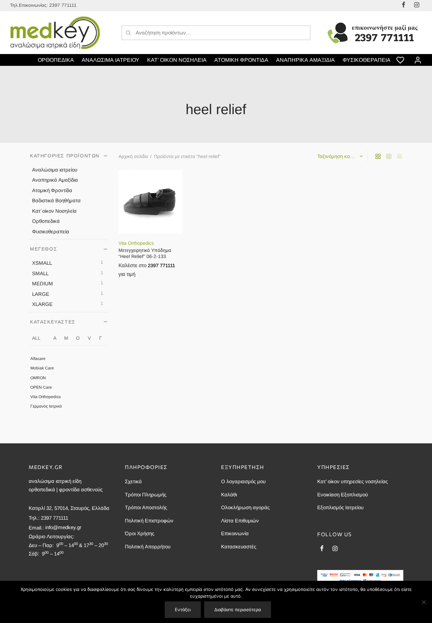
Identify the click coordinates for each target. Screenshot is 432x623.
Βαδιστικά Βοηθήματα (56, 200)
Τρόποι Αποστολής (146, 507)
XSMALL (42, 263)
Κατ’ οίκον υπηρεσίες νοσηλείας (352, 481)
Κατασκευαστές (238, 546)
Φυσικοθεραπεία (50, 231)
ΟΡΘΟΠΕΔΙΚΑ (56, 60)
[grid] (378, 156)
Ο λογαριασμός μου (243, 481)
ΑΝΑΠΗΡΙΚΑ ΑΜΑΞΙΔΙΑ (305, 60)
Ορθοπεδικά (46, 221)
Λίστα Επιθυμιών (240, 520)
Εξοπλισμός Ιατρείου (340, 507)
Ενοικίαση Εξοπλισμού (342, 494)
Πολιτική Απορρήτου (147, 546)
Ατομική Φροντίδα (52, 190)
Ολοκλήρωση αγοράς (245, 507)
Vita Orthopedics (45, 396)
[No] (423, 602)
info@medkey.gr (63, 527)
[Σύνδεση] (418, 60)
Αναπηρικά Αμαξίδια (55, 180)
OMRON (38, 377)
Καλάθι (229, 494)
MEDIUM (42, 283)
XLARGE (42, 304)
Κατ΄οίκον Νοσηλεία (54, 210)
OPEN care (41, 387)
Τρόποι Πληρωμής (145, 494)
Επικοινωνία (235, 533)
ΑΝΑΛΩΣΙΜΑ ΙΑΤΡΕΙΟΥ (110, 60)
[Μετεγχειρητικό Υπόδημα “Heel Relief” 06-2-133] (150, 202)
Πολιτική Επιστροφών (149, 520)
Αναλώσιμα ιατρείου (54, 169)
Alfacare (38, 358)
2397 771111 (63, 5)
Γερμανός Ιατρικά (46, 406)
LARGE (40, 293)
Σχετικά (133, 481)
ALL (36, 337)
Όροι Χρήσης (139, 533)
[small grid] (389, 156)
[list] (399, 156)
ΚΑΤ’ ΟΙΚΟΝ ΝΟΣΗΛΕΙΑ (177, 60)
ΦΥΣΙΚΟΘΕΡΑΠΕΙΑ (366, 60)
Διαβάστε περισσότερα (237, 609)
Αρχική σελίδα (133, 156)
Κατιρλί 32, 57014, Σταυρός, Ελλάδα (69, 508)
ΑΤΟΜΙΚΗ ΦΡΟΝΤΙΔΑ (241, 60)
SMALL (40, 273)
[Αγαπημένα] (401, 60)
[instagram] (335, 549)
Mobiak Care (42, 368)
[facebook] (321, 549)
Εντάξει (183, 609)
